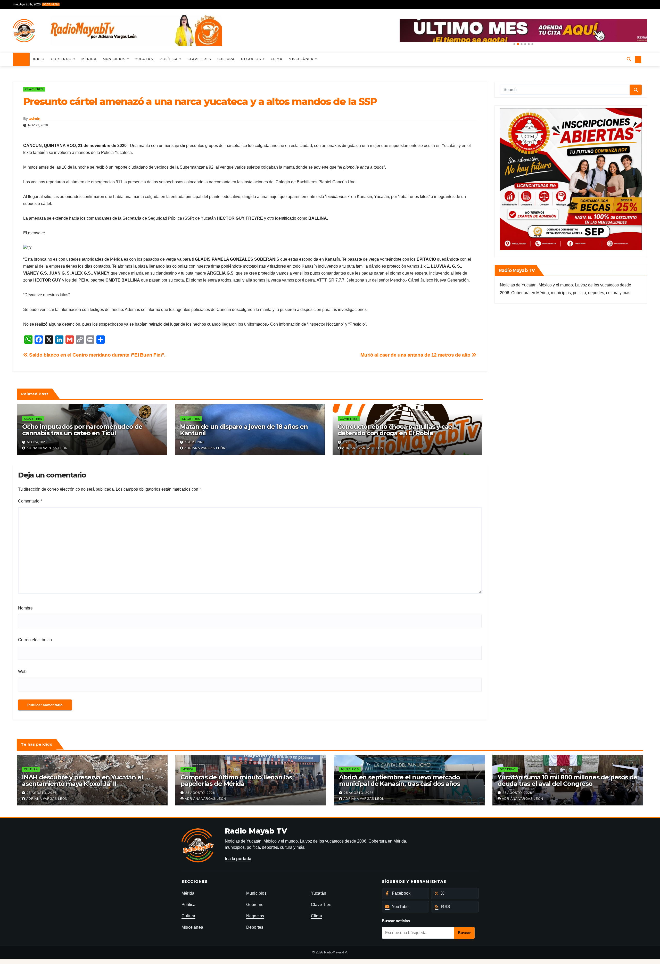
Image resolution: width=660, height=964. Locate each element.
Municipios (115, 59)
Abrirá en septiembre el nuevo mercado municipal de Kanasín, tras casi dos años (399, 780)
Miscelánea (301, 59)
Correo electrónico (35, 640)
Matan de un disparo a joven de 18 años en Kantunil (244, 430)
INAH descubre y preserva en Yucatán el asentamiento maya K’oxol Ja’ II (82, 780)
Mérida (88, 59)
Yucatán (144, 59)
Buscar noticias (396, 921)
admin (34, 118)
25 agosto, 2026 (41, 793)
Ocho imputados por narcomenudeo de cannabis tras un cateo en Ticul (82, 430)
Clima (277, 59)
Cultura (226, 59)
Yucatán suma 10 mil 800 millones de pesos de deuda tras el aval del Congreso (567, 780)
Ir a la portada (238, 858)
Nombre (25, 608)
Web (22, 671)
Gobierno (62, 59)
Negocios (251, 59)
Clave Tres (199, 59)
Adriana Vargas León (47, 448)
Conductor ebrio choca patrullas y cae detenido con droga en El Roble (395, 430)
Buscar (464, 932)
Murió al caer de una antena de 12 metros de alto (416, 355)
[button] (514, 44)
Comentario (30, 501)
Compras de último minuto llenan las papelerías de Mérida (236, 780)
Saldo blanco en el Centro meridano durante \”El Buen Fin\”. (97, 355)
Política (169, 59)
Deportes (254, 927)
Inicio (39, 59)
